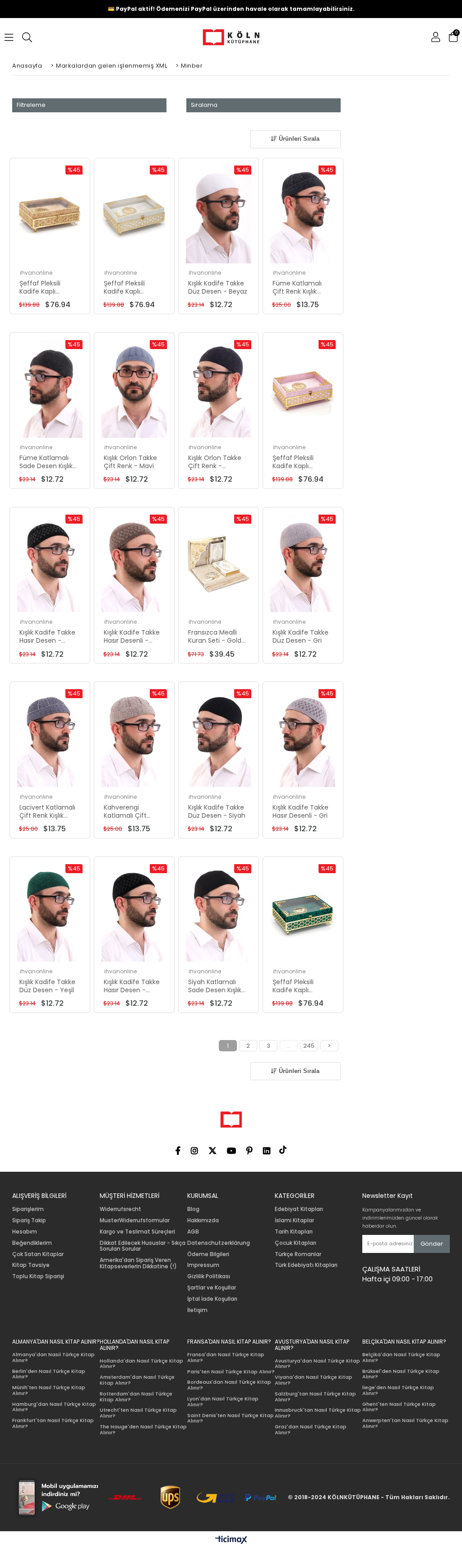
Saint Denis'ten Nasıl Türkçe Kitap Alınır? (230, 1418)
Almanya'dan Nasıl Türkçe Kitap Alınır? (53, 1357)
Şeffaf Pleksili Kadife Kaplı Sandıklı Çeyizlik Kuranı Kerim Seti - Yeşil (302, 986)
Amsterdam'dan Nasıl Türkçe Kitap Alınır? (137, 1380)
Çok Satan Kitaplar (38, 1254)
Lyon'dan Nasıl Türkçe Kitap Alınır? (223, 1401)
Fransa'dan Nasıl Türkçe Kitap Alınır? (225, 1357)
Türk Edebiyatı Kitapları (306, 1265)
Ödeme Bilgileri (208, 1254)
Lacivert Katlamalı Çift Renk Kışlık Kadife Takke (47, 811)
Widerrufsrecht (120, 1209)
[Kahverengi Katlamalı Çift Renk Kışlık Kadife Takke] (134, 738)
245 (308, 1045)
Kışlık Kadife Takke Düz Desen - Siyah (216, 811)
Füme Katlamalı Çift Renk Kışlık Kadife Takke (297, 287)
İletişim (197, 1310)
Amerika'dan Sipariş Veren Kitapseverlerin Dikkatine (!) (138, 1263)
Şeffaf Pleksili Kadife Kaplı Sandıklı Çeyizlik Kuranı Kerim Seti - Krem (133, 287)
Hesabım (24, 1232)
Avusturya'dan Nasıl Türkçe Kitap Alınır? (317, 1363)
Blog (193, 1209)
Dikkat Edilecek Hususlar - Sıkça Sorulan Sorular (142, 1246)
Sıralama (204, 105)
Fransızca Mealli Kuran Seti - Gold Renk (214, 636)
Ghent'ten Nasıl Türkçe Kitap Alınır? (399, 1407)
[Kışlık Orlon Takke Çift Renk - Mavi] (134, 389)
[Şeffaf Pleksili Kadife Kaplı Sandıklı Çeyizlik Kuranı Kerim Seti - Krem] (134, 214)
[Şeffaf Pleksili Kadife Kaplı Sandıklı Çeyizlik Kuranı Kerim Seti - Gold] (50, 214)
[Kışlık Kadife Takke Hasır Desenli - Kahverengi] (134, 563)
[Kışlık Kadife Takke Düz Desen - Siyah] (218, 738)
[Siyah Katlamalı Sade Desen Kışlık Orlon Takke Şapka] (218, 913)
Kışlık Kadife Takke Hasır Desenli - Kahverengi (132, 636)
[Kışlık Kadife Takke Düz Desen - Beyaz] (218, 214)
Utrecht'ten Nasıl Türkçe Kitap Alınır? (138, 1412)
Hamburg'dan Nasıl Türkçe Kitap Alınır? (54, 1407)
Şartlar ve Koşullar (211, 1288)
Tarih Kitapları (294, 1232)
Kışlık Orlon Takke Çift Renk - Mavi (130, 462)
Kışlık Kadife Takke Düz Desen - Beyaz (217, 287)
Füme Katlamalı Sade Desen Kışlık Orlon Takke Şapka (48, 462)
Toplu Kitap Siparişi (38, 1276)
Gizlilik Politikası (208, 1276)
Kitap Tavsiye (31, 1265)
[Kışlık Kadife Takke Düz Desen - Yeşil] (50, 913)
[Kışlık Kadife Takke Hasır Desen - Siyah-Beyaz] (50, 563)
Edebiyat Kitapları (299, 1209)
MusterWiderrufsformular (135, 1220)
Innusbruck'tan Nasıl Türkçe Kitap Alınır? (318, 1412)
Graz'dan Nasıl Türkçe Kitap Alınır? (310, 1429)
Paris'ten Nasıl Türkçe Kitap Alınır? (231, 1372)
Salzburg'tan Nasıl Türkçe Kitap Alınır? (315, 1396)
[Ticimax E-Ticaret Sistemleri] (231, 1540)
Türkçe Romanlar (298, 1254)
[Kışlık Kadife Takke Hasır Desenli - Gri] (303, 738)
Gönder (431, 1243)
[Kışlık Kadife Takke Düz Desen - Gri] (303, 563)
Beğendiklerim (32, 1243)
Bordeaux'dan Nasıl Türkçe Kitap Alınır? (229, 1384)
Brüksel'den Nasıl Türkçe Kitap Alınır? (400, 1374)
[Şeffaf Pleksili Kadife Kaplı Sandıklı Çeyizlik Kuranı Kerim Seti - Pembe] (303, 389)
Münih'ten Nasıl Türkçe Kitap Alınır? (48, 1390)
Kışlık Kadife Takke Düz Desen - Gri (300, 636)
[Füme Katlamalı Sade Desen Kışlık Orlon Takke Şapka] (50, 389)
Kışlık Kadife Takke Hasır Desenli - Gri (300, 811)
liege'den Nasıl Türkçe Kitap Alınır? (398, 1390)
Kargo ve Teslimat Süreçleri (137, 1232)
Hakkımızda (203, 1220)
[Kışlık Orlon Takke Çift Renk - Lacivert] (218, 389)
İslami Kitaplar (294, 1220)
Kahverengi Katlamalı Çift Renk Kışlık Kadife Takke (130, 811)
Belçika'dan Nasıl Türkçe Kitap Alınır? (401, 1357)
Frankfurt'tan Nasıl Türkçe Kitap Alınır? (53, 1423)
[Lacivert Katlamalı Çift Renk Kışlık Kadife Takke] (50, 738)
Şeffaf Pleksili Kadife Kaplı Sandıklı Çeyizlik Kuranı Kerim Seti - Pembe (302, 462)
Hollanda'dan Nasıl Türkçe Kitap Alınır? (141, 1363)
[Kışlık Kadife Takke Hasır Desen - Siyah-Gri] (134, 913)
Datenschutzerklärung (218, 1243)
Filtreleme (31, 105)
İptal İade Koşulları (212, 1299)
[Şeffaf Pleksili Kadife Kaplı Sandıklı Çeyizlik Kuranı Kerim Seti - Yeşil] (303, 913)
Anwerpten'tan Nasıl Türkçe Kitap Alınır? (405, 1423)
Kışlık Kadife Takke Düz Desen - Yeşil (47, 986)
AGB (193, 1232)
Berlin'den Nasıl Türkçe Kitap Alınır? (48, 1374)
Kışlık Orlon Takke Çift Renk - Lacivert (214, 462)
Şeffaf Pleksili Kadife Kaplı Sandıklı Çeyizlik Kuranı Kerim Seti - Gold (48, 287)
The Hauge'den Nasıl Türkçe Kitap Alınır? (143, 1429)
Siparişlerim (28, 1209)
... (288, 1045)
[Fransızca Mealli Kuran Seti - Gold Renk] (218, 563)
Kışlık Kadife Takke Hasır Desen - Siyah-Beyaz (47, 636)
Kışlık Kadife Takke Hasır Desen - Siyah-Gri (132, 986)
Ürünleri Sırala (298, 138)
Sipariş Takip (29, 1220)
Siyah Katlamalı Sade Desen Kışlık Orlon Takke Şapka (217, 986)
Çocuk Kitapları (295, 1243)
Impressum (203, 1265)
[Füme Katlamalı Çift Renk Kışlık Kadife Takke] (303, 214)
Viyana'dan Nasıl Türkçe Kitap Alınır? (313, 1380)
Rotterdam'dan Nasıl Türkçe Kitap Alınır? (136, 1396)
